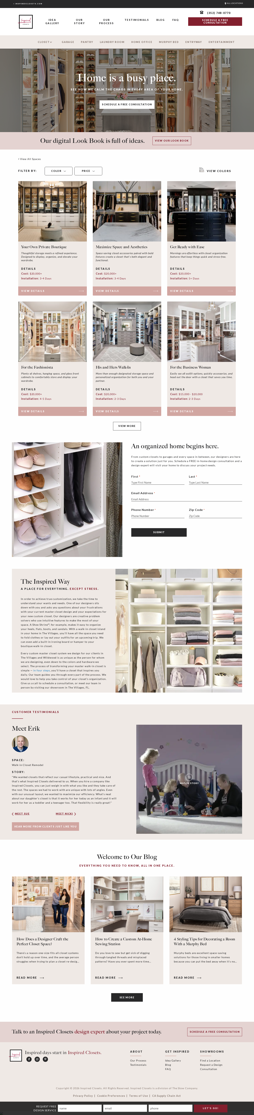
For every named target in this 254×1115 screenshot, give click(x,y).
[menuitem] (52, 22)
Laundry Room (112, 41)
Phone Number (143, 509)
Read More (27, 977)
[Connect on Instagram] (37, 1059)
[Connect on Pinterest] (45, 1059)
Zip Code (197, 509)
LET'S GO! (211, 1108)
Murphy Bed (169, 41)
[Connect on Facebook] (29, 1059)
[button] (28, 815)
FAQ (175, 19)
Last (192, 476)
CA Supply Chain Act (166, 1096)
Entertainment (222, 41)
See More (127, 997)
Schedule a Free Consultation (127, 104)
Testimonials (137, 19)
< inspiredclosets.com (27, 4)
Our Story (79, 21)
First (134, 476)
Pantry (87, 41)
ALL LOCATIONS (234, 3)
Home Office (141, 41)
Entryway (193, 41)
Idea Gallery (52, 21)
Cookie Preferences (111, 1096)
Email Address (143, 493)
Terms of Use (138, 1096)
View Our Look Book (172, 140)
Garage (68, 41)
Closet (43, 41)
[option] (127, 779)
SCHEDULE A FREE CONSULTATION (215, 21)
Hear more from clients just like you (45, 826)
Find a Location (210, 1060)
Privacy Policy (83, 1096)
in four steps (41, 670)
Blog (160, 19)
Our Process (106, 21)
